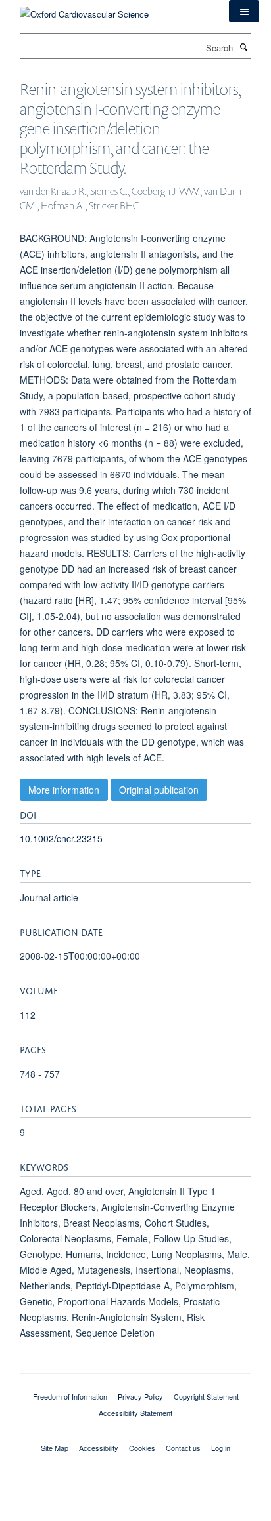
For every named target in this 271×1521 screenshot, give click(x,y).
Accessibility (98, 1447)
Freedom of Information (70, 1396)
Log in (220, 1447)
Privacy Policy (140, 1396)
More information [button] (63, 789)
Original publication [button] (159, 789)
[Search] (243, 46)
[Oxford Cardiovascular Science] (84, 9)
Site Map (54, 1447)
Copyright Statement (206, 1396)
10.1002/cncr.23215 (61, 838)
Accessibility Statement (135, 1413)
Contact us (183, 1447)
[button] (244, 11)
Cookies (142, 1447)
